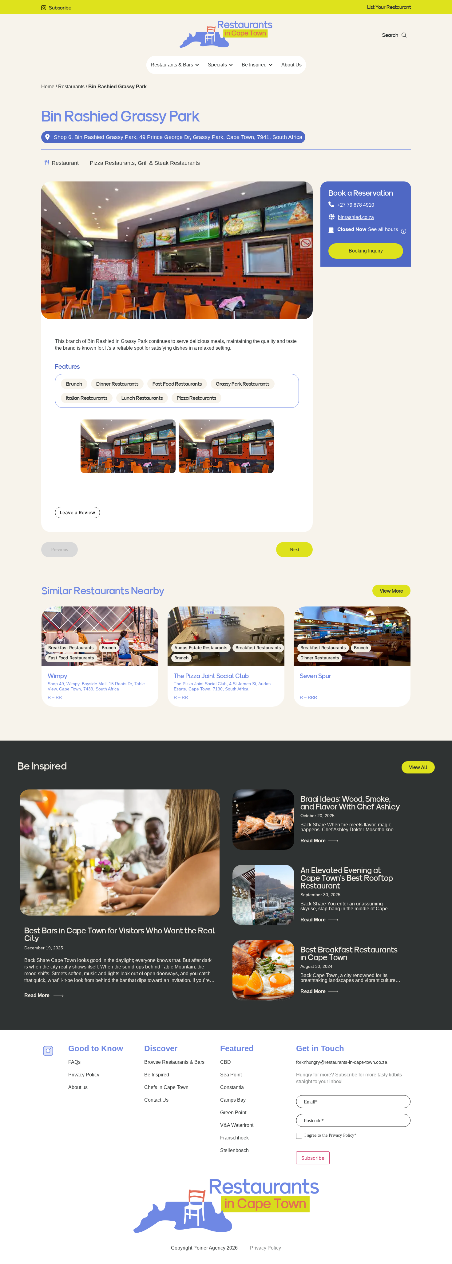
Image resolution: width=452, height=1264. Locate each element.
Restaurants (71, 86)
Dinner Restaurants (117, 383)
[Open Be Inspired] (270, 65)
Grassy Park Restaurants (242, 383)
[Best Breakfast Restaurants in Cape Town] (263, 970)
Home (47, 86)
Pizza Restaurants (196, 397)
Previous (59, 549)
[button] (394, 35)
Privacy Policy (341, 1135)
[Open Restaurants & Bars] (197, 65)
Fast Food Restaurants (177, 383)
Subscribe (60, 7)
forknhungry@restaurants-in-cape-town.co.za (341, 1062)
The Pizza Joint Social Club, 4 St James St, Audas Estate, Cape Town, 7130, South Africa (222, 686)
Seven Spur (315, 676)
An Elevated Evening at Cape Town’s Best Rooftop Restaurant (346, 877)
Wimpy (57, 676)
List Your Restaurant (389, 7)
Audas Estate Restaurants (201, 647)
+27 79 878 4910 (355, 205)
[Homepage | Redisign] (226, 34)
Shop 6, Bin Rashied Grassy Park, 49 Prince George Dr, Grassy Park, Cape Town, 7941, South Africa (178, 137)
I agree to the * (330, 1135)
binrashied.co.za (356, 217)
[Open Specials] (231, 65)
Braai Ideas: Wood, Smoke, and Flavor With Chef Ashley (350, 802)
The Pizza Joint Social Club (211, 676)
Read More (37, 995)
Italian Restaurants (86, 397)
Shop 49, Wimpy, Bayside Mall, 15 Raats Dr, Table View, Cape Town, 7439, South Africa (96, 686)
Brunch (74, 383)
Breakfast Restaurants (71, 647)
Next (294, 549)
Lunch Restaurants (142, 397)
